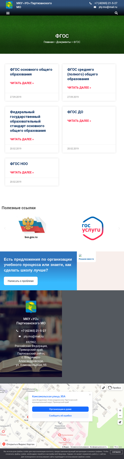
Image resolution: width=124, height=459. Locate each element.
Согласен (116, 452)
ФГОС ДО (75, 112)
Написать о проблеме (21, 281)
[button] (7, 13)
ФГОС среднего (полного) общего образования (82, 74)
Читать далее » (22, 83)
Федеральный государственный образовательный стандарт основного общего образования (28, 121)
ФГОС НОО (19, 164)
